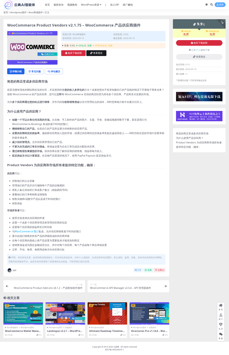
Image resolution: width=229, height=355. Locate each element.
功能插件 (68, 327)
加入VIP (114, 4)
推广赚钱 (128, 4)
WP (14, 270)
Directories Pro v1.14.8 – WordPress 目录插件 (149, 332)
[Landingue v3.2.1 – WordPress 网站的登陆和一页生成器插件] (65, 313)
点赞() (161, 270)
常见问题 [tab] (36, 71)
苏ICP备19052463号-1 (114, 349)
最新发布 (59, 4)
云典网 (116, 346)
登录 (221, 5)
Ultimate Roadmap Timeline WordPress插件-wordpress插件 (107, 332)
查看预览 (98, 53)
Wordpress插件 (18, 12)
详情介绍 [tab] (17, 71)
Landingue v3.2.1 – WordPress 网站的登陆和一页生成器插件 (65, 332)
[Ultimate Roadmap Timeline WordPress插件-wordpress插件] (107, 313)
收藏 (150, 270)
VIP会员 (187, 31)
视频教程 (72, 4)
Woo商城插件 (36, 12)
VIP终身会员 (214, 31)
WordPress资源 (90, 4)
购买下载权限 (75, 53)
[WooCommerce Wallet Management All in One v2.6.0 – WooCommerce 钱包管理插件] (23, 313)
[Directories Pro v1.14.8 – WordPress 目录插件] (149, 313)
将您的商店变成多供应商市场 (192, 133)
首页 (47, 4)
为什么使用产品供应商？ (189, 138)
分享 (139, 270)
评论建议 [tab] (55, 71)
